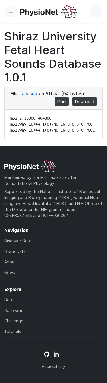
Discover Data (17, 240)
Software (13, 310)
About (10, 261)
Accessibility (53, 366)
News (9, 272)
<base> (29, 94)
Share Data (15, 251)
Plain (61, 101)
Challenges (14, 320)
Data (8, 299)
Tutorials (12, 331)
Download (84, 101)
